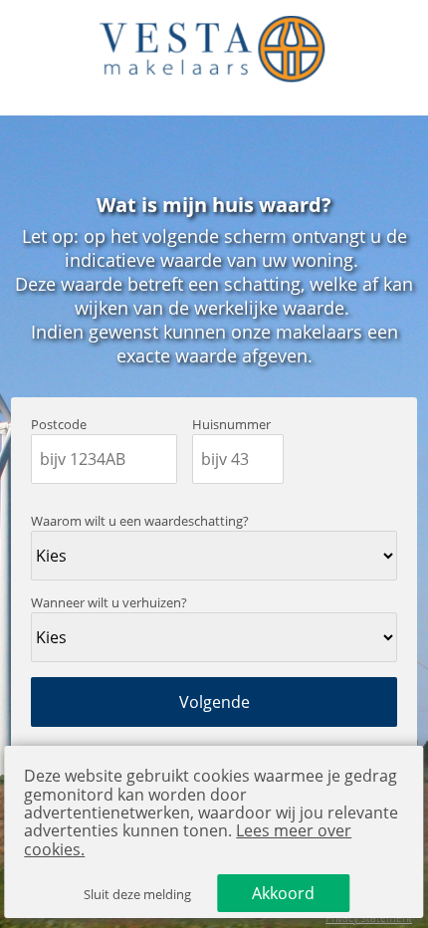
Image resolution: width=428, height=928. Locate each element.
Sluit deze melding (137, 894)
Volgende (214, 702)
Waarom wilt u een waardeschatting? (140, 521)
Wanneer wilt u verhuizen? (109, 602)
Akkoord (283, 893)
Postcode (59, 424)
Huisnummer (231, 424)
